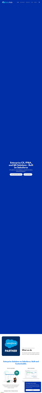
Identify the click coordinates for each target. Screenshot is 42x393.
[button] (22, 2)
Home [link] (18, 2)
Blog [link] (32, 2)
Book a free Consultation (16, 174)
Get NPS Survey (28, 174)
